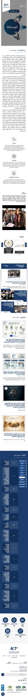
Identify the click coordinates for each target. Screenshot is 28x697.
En (24, 6)
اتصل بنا (8, 655)
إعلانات (3, 655)
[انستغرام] (21, 680)
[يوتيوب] (23, 680)
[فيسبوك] (26, 680)
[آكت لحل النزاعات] (6, 6)
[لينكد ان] (19, 680)
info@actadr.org (23, 668)
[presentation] (26, 245)
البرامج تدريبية (15, 655)
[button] (19, 254)
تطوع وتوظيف (14, 657)
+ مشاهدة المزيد (13, 50)
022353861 (8, 663)
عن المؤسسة (23, 655)
